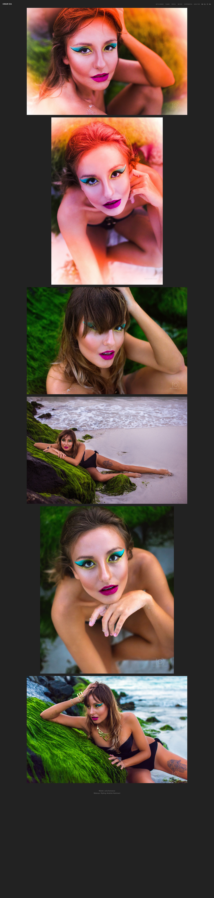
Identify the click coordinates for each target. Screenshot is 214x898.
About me (197, 4)
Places (168, 4)
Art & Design (160, 4)
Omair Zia (7, 4)
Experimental (188, 4)
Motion (180, 4)
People (174, 4)
